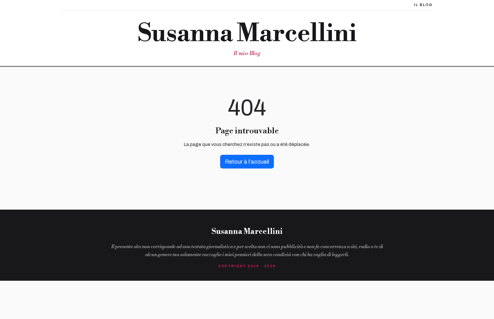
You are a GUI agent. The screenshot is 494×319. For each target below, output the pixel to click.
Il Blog (423, 5)
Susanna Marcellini (247, 33)
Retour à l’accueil (247, 162)
